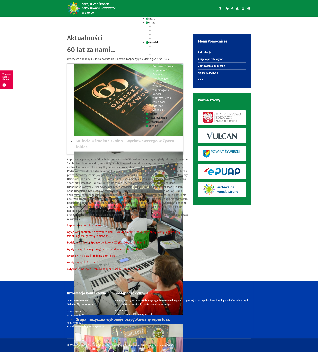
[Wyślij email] (243, 8)
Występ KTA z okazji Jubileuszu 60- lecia (91, 255)
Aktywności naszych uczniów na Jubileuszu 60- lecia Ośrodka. (104, 269)
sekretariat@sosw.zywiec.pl (90, 326)
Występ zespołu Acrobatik (83, 262)
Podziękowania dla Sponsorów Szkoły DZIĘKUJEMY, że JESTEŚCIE (106, 242)
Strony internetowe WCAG (159, 345)
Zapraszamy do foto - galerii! (84, 225)
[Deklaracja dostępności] (249, 8)
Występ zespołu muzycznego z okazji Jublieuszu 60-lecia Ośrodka (106, 249)
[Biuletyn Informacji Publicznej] (227, 8)
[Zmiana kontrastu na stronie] (220, 8)
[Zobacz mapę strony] (237, 8)
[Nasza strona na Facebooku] (232, 8)
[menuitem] (150, 18)
